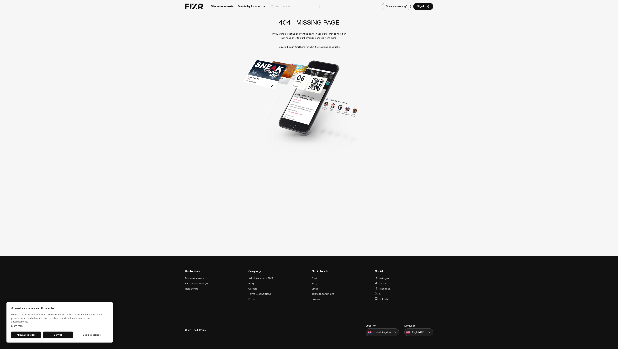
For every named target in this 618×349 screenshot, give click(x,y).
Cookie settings (92, 334)
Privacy (252, 299)
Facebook (385, 288)
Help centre (191, 288)
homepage (310, 38)
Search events (282, 6)
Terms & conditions (259, 293)
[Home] (194, 6)
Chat (314, 278)
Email (315, 288)
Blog (251, 283)
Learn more (17, 325)
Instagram (384, 278)
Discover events (222, 6)
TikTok (383, 283)
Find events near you (197, 283)
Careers (252, 288)
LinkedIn (384, 299)
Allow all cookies (26, 334)
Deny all (58, 334)
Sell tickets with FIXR (260, 278)
